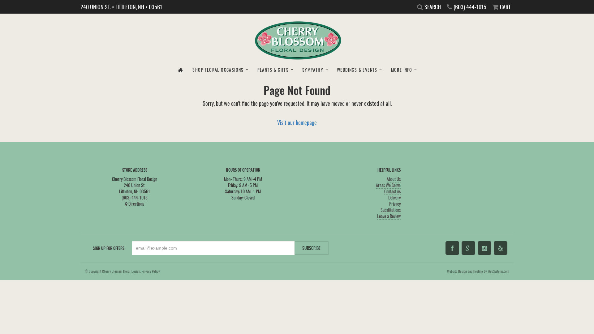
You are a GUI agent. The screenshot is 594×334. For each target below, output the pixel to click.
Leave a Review (389, 216)
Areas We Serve (388, 185)
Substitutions (391, 210)
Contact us (392, 191)
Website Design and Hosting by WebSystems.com (478, 271)
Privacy (395, 203)
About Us (394, 179)
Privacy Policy (151, 271)
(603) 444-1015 (135, 197)
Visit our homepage (297, 122)
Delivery (394, 197)
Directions (135, 203)
